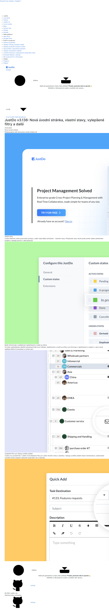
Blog (4, 26)
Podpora (6, 61)
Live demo (6, 18)
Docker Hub (7, 28)
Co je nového (7, 24)
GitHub (5, 30)
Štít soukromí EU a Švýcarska (13, 57)
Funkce (5, 20)
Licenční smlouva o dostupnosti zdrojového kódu (19, 53)
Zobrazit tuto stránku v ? (10, 1)
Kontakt (5, 32)
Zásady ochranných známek (12, 51)
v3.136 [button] (8, 109)
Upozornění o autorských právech (14, 49)
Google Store (7, 38)
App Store (6, 36)
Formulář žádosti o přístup (11, 55)
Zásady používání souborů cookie (14, 46)
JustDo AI (6, 22)
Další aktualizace (20, 117)
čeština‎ (35, 80)
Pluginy (5, 63)
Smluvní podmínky (9, 42)
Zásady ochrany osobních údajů (13, 44)
